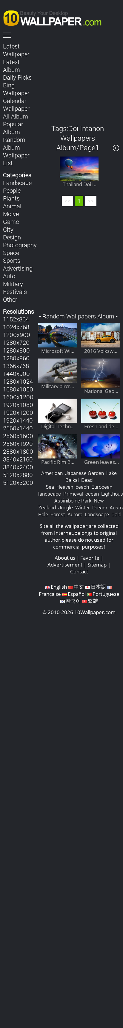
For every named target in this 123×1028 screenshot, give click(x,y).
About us (65, 557)
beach (82, 486)
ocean (92, 493)
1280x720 (16, 342)
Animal (12, 206)
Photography (20, 245)
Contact (79, 571)
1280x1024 (18, 381)
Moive (11, 214)
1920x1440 (18, 420)
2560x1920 (18, 443)
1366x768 (16, 366)
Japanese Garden (84, 473)
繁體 (93, 600)
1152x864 (16, 319)
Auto (9, 276)
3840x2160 (18, 459)
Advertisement (64, 564)
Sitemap (97, 564)
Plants (11, 198)
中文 (79, 586)
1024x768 (16, 327)
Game (11, 221)
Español (77, 593)
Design (12, 237)
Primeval (73, 493)
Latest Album (11, 65)
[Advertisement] (79, 79)
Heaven (64, 486)
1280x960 (16, 358)
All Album (15, 116)
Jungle (65, 507)
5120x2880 (18, 475)
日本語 (98, 586)
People (12, 190)
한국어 (73, 600)
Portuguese (106, 593)
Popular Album (13, 128)
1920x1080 (18, 405)
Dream (99, 507)
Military (13, 284)
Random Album (14, 143)
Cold (116, 514)
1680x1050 (18, 389)
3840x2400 (18, 467)
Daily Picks (17, 77)
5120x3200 (18, 482)
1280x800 (16, 350)
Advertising (18, 268)
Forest (57, 514)
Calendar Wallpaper (16, 104)
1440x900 (16, 373)
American (52, 473)
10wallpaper (55, 17)
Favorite (89, 557)
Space (11, 252)
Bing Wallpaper (16, 89)
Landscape (17, 182)
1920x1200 (18, 412)
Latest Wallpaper (16, 50)
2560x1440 (18, 428)
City (8, 229)
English (59, 586)
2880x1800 (18, 451)
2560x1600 (18, 436)
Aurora (74, 514)
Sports (11, 260)
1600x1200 (18, 397)
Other (10, 299)
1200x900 (16, 334)
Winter (82, 507)
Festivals (15, 291)
